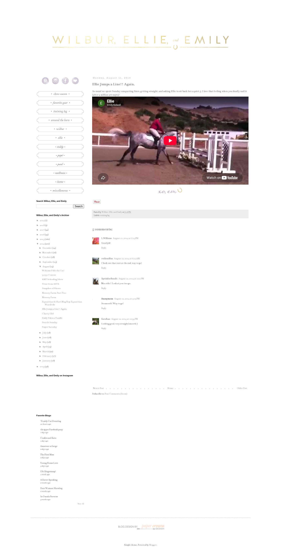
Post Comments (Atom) (116, 394)
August (46, 266)
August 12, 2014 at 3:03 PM (127, 298)
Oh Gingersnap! (48, 471)
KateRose (105, 319)
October (46, 257)
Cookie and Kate (48, 438)
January (46, 360)
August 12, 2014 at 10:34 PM (124, 319)
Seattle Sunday (49, 322)
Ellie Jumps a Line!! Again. (54, 309)
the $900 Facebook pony (51, 429)
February (47, 356)
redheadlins (107, 258)
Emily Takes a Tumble (52, 318)
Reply (103, 248)
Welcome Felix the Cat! (53, 270)
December (47, 248)
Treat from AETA (50, 284)
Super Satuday (49, 327)
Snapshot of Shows (51, 288)
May (44, 342)
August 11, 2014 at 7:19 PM (125, 238)
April (45, 346)
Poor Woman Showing (51, 488)
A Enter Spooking (48, 480)
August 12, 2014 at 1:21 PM (131, 278)
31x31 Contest (49, 275)
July (44, 333)
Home (170, 388)
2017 (42, 230)
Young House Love (49, 463)
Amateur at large (48, 446)
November (47, 252)
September (47, 262)
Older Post (242, 388)
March (45, 351)
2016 (42, 234)
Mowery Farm (49, 297)
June (44, 337)
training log (104, 215)
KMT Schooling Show (52, 279)
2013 (42, 366)
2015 (42, 239)
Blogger (153, 545)
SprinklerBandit (109, 278)
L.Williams (106, 238)
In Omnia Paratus (49, 496)
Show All (80, 504)
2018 (42, 225)
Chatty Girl (48, 313)
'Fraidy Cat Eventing (50, 421)
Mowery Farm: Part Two (54, 293)
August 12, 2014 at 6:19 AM (127, 258)
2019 (42, 220)
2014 (42, 244)
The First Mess (47, 454)
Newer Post (98, 388)
